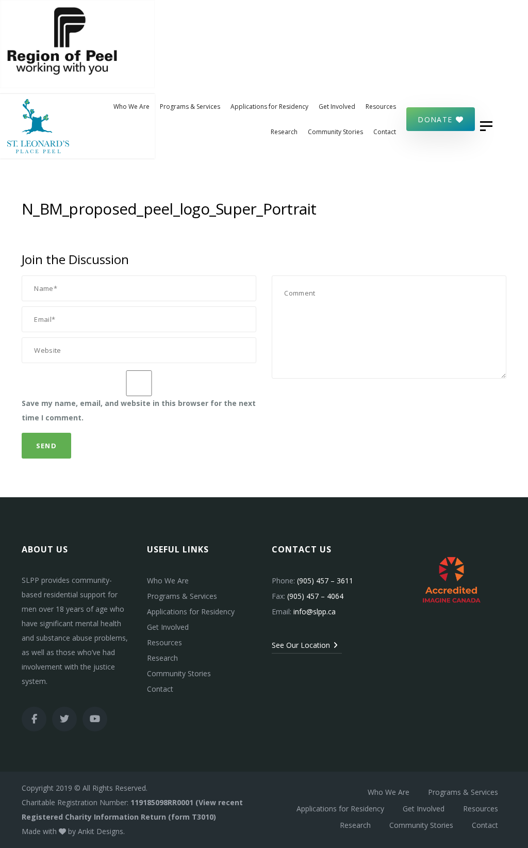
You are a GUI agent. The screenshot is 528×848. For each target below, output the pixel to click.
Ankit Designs (100, 831)
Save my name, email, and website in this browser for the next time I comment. (139, 410)
